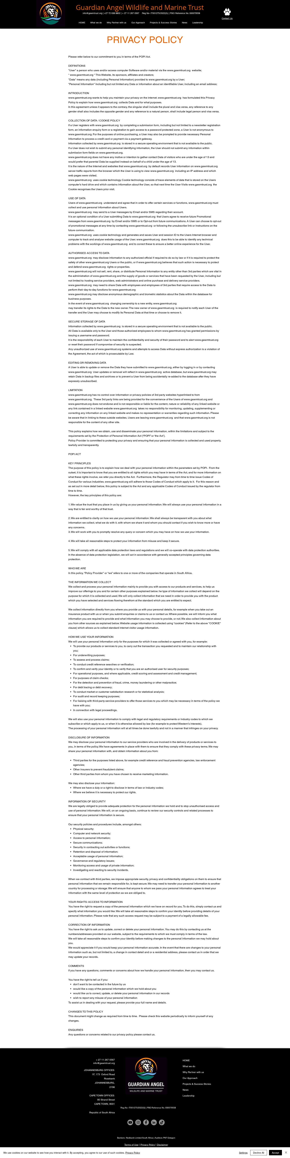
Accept (275, 1152)
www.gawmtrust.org (178, 70)
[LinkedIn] (154, 1122)
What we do (189, 1066)
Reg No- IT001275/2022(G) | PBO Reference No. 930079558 (171, 13)
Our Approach (190, 1078)
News (185, 1089)
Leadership (189, 1095)
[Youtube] (130, 1122)
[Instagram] (138, 1122)
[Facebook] (146, 1122)
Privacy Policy (147, 1144)
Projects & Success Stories (197, 1084)
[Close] (286, 1152)
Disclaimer (162, 1144)
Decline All (258, 1152)
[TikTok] (162, 1122)
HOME (186, 1060)
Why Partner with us (193, 1072)
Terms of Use (131, 1144)
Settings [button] (243, 1152)
